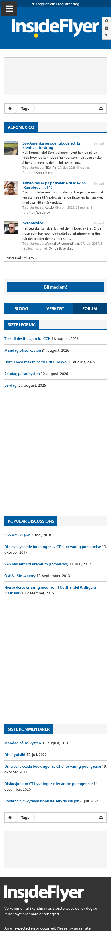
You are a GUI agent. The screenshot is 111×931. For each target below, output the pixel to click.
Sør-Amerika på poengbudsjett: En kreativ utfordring (51, 145)
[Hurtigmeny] (101, 108)
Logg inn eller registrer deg (57, 3)
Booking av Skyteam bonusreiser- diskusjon (42, 801)
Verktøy (55, 308)
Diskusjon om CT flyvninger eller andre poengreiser (49, 783)
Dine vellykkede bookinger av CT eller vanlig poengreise (53, 546)
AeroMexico (32, 222)
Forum (89, 308)
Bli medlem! (55, 287)
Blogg (21, 308)
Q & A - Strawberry (20, 575)
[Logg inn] (106, 34)
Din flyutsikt (15, 754)
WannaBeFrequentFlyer (62, 243)
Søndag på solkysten (22, 373)
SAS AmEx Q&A (17, 534)
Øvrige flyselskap (61, 248)
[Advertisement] (55, 452)
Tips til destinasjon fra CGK (27, 338)
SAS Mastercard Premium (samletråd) (36, 564)
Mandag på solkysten (23, 350)
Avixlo (49, 207)
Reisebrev (43, 212)
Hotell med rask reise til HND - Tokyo (35, 361)
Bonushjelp (44, 172)
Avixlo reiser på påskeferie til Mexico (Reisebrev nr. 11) (54, 185)
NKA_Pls (51, 167)
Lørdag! (11, 385)
